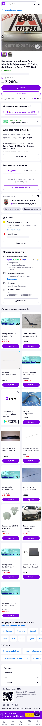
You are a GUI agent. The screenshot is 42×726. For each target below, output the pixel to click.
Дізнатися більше (14, 230)
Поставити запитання (21, 188)
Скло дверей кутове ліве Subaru (15, 658)
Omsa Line (21, 631)
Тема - (11, 689)
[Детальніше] (29, 106)
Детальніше (21, 156)
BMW (5, 638)
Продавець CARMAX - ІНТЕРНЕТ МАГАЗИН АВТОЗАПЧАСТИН (16, 99)
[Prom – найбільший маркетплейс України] (4, 4)
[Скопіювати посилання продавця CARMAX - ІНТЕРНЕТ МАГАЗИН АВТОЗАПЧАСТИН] (33, 196)
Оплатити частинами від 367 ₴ (22, 112)
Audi (22, 638)
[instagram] (12, 704)
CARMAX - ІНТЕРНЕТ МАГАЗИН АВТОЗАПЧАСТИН (25, 200)
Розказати (31, 715)
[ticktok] (16, 704)
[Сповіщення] (39, 4)
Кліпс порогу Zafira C (11, 651)
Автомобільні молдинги (13, 625)
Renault (33, 631)
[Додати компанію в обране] (38, 196)
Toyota (31, 638)
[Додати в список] (37, 46)
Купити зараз (21, 94)
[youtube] (3, 704)
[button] (21, 87)
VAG (13, 638)
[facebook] (8, 704)
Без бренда (7, 631)
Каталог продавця (12, 209)
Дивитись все (21, 243)
